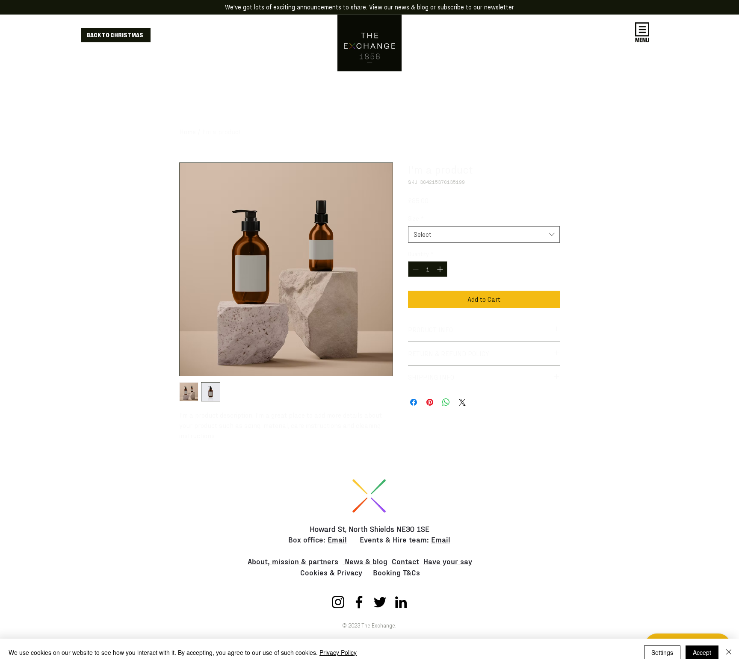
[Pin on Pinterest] (430, 402)
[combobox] (484, 234)
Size (416, 218)
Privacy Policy (338, 652)
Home (187, 131)
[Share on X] (462, 402)
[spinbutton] (427, 269)
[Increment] (440, 269)
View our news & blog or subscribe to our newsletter (441, 7)
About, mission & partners (293, 561)
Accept (702, 652)
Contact (405, 561)
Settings (662, 652)
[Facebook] (359, 602)
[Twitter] (380, 602)
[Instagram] (338, 602)
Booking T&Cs (396, 572)
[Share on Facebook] (413, 402)
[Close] (729, 652)
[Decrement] (414, 269)
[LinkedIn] (401, 602)
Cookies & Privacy (331, 572)
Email (337, 539)
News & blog (365, 561)
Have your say (447, 561)
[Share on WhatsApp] (446, 402)
